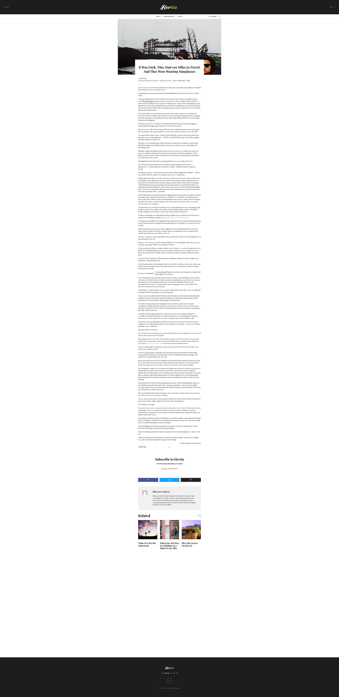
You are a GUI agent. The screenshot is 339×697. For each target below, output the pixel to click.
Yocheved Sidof (163, 551)
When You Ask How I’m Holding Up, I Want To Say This (169, 545)
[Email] (191, 480)
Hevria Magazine (169, 16)
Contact (180, 16)
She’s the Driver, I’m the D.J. (190, 544)
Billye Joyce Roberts (162, 63)
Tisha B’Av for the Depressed (147, 544)
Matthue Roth (185, 548)
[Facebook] (5, 7)
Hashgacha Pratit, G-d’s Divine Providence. (176, 217)
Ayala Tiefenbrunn (142, 548)
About (158, 16)
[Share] (148, 480)
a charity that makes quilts (154, 343)
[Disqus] (169, 581)
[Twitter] (174, 673)
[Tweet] (170, 480)
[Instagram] (7, 7)
